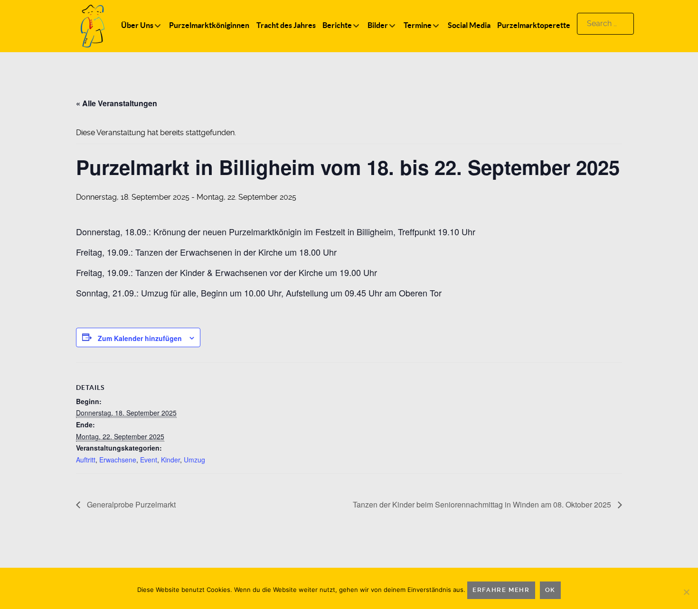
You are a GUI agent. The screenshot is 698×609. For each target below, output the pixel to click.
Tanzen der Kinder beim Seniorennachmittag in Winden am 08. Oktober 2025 (483, 504)
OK (550, 589)
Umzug (194, 459)
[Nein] (686, 592)
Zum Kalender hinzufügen (140, 338)
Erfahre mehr (500, 589)
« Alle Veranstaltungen (116, 103)
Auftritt (85, 459)
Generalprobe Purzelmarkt (130, 504)
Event (148, 459)
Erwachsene (117, 459)
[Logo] (92, 25)
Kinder (170, 459)
